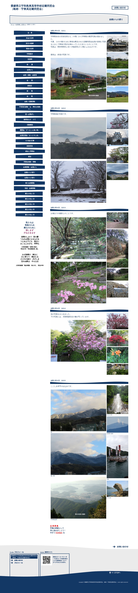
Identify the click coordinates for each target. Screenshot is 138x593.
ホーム (12, 24)
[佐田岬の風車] (117, 424)
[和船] (117, 456)
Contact (59, 533)
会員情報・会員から (20, 24)
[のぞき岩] (117, 488)
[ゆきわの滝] (117, 399)
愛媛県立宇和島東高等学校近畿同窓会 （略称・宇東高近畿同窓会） (33, 7)
